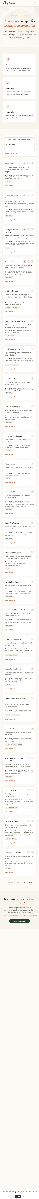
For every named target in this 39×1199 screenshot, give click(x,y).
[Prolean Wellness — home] (9, 3)
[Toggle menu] (35, 3)
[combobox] (19, 144)
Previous (10, 882)
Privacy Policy (19, 1193)
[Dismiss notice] (23, 1196)
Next (30, 882)
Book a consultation (19, 921)
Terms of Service (30, 1191)
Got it (18, 1196)
